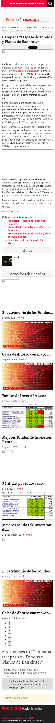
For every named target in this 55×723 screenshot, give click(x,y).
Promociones (45, 27)
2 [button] (9, 627)
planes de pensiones (25, 70)
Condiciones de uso (10, 718)
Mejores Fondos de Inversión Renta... (26, 439)
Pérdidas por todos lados (23, 483)
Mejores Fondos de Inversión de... (26, 527)
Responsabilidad (26, 718)
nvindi (27, 30)
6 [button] (9, 643)
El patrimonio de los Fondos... (27, 312)
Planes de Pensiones (29, 27)
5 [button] (9, 639)
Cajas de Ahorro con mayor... (26, 354)
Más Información (11, 211)
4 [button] (9, 635)
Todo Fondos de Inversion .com (27, 3)
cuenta (44, 203)
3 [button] (9, 631)
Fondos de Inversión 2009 (24, 395)
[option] (27, 341)
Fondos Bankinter (10, 27)
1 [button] (9, 623)
